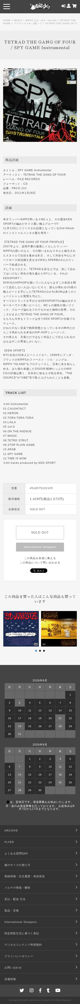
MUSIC (18, 20)
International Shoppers (40, 547)
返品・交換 (11, 910)
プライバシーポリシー (18, 956)
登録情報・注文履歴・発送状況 (24, 876)
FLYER (9, 842)
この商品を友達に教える (40, 558)
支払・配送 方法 (15, 899)
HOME (7, 20)
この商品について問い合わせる (40, 562)
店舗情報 (10, 979)
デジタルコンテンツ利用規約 (23, 944)
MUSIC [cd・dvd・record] (41, 20)
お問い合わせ (13, 967)
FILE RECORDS (29, 179)
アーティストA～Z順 (25, 23)
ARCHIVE (11, 830)
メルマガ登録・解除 (17, 887)
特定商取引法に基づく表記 (21, 933)
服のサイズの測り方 (17, 865)
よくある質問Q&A (16, 853)
